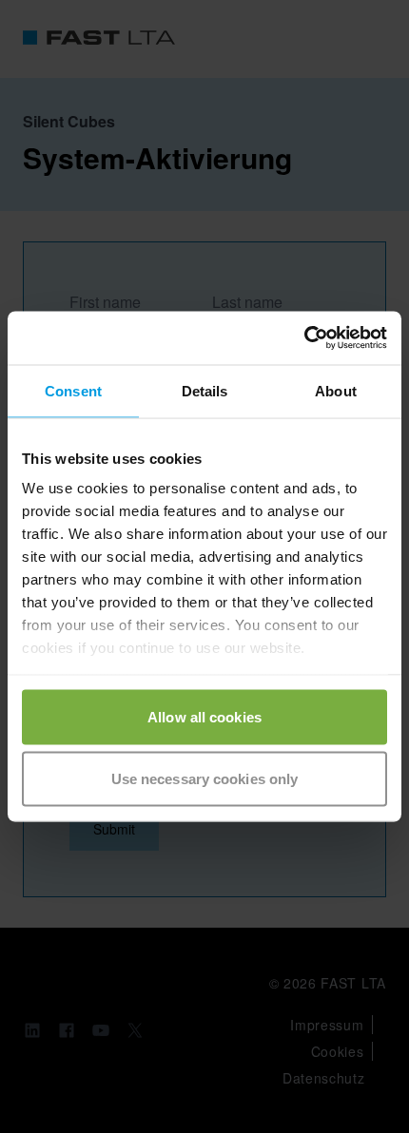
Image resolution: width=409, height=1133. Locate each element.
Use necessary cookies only (205, 779)
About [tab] (336, 390)
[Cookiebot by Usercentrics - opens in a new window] (304, 338)
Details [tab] (205, 390)
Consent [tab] (73, 390)
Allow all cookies (204, 716)
